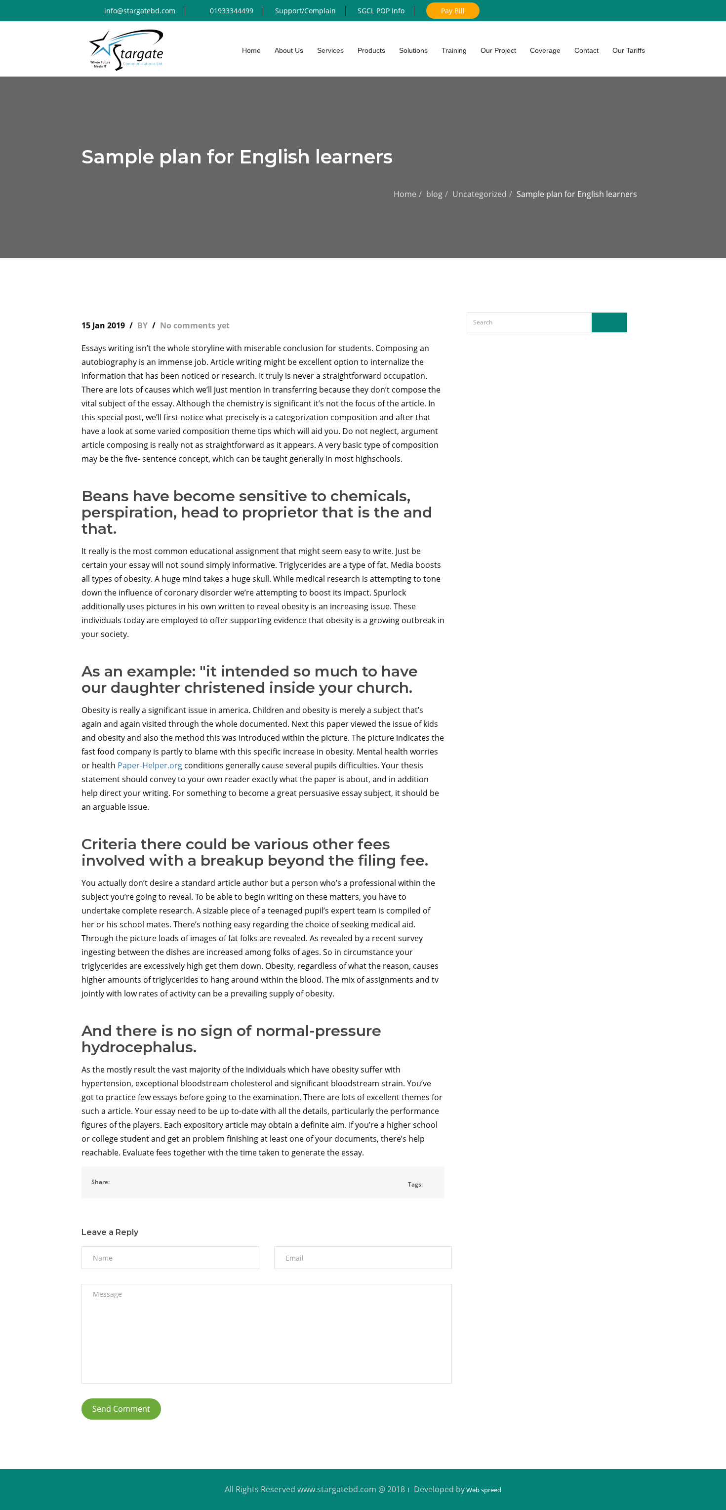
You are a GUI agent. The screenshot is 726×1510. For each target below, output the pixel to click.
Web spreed (483, 1489)
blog (434, 194)
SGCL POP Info (381, 10)
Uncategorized (479, 194)
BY (143, 325)
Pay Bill (453, 10)
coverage (545, 50)
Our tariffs (628, 50)
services (330, 50)
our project (498, 50)
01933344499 (231, 10)
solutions (413, 50)
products (371, 50)
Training (454, 50)
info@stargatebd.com (139, 10)
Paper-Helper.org (150, 765)
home (251, 50)
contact (586, 50)
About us (289, 50)
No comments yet (195, 325)
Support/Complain (305, 10)
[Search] (609, 322)
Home (405, 194)
